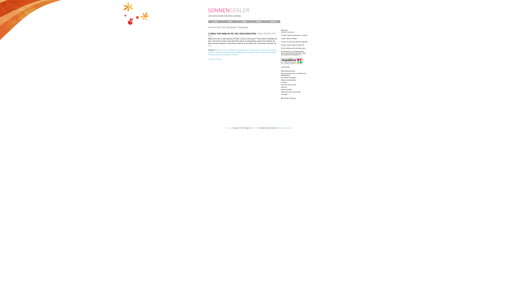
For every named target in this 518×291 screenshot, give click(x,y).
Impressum (289, 128)
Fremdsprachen (242, 50)
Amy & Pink (254, 128)
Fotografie (232, 50)
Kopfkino (211, 52)
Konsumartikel (271, 50)
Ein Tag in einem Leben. (289, 85)
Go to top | (229, 128)
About (230, 21)
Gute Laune (260, 50)
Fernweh (224, 50)
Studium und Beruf (269, 52)
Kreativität (219, 52)
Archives (273, 21)
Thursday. (284, 94)
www (224, 55)
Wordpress (281, 128)
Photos (258, 21)
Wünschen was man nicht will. (291, 92)
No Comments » (233, 55)
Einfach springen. (286, 89)
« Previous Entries (214, 59)
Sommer (258, 52)
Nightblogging (240, 52)
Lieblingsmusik (229, 52)
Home (215, 21)
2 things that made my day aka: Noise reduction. (232, 34)
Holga (244, 21)
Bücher (218, 50)
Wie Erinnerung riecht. (288, 71)
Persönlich (250, 52)
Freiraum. (284, 82)
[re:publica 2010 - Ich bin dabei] (292, 63)
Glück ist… (284, 87)
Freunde (252, 50)
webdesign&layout (215, 55)
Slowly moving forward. (288, 80)
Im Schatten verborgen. (288, 77)
